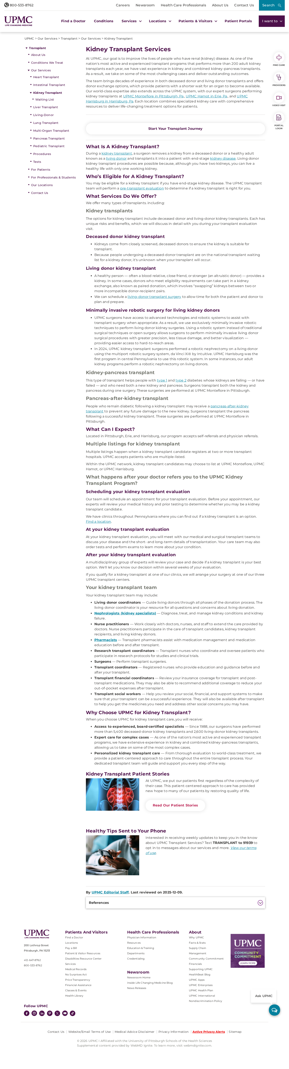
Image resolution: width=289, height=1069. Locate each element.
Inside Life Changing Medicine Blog (150, 982)
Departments (136, 953)
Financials (195, 963)
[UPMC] (18, 21)
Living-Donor (43, 115)
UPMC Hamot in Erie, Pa (206, 96)
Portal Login (278, 127)
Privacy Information (173, 1032)
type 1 (162, 380)
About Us (220, 5)
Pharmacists (105, 640)
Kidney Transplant (47, 93)
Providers (278, 85)
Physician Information (141, 937)
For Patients (40, 169)
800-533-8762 (21, 5)
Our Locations (42, 185)
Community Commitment (206, 958)
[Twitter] (57, 1013)
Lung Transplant (45, 123)
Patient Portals (238, 21)
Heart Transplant (46, 77)
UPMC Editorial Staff (110, 892)
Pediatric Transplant (49, 146)
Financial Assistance (78, 985)
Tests (37, 162)
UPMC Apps (197, 979)
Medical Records (76, 969)
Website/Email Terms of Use (89, 1032)
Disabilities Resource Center (83, 958)
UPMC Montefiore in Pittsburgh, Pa (153, 96)
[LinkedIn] (42, 1013)
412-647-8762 (32, 960)
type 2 (181, 380)
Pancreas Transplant (49, 138)
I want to (270, 21)
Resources (134, 942)
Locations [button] (158, 21)
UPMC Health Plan (201, 990)
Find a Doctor (73, 21)
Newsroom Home (139, 977)
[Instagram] (34, 1013)
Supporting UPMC (201, 969)
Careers (123, 5)
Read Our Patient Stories (175, 805)
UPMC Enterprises (201, 985)
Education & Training (140, 948)
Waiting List (44, 99)
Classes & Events (76, 990)
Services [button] (130, 21)
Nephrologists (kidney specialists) (125, 613)
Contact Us (244, 5)
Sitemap (235, 1032)
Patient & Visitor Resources (82, 953)
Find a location (98, 522)
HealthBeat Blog (199, 974)
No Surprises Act (76, 974)
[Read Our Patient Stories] (112, 798)
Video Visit (278, 105)
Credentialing (136, 958)
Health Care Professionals (183, 5)
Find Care (279, 65)
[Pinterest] (49, 1013)
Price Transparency (77, 979)
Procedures (42, 154)
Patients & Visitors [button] (196, 21)
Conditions (104, 21)
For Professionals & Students (53, 177)
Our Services (41, 70)
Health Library (74, 995)
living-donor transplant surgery (154, 297)
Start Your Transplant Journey (175, 129)
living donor (116, 158)
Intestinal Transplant (49, 85)
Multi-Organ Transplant (51, 131)
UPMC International (202, 995)
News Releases (136, 988)
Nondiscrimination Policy (205, 1001)
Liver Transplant (45, 107)
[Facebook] (26, 1013)
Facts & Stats (197, 942)
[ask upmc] (274, 1010)
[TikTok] (72, 1013)
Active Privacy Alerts (209, 1032)
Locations (71, 942)
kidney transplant (117, 153)
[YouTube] (65, 1013)
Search (268, 5)
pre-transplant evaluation (142, 188)
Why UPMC (196, 937)
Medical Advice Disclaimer (135, 1032)
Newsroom (145, 5)
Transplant (37, 48)
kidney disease (223, 158)
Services (70, 963)
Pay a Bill (71, 948)
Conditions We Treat (47, 63)
